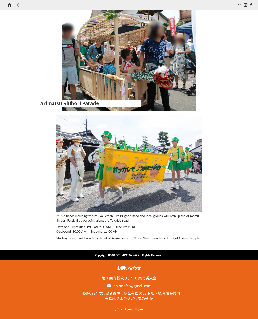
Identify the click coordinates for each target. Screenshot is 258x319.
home (9, 5)
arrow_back (18, 5)
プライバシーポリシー (129, 309)
